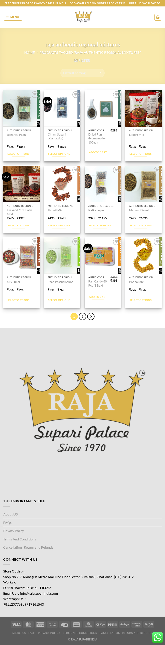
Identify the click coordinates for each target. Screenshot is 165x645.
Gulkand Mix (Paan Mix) (19, 212)
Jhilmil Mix (55, 210)
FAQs (7, 522)
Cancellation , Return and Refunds (28, 547)
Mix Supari (14, 282)
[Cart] (157, 17)
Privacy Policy (13, 531)
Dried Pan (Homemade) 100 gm (96, 138)
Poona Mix (136, 282)
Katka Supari (96, 210)
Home (29, 52)
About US (10, 514)
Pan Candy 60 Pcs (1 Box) (97, 283)
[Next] (91, 316)
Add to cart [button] (98, 152)
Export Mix (136, 134)
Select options (18, 153)
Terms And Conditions (19, 539)
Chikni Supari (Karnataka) (57, 136)
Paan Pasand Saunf (60, 282)
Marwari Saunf (139, 210)
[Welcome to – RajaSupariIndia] (82, 17)
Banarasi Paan (16, 134)
